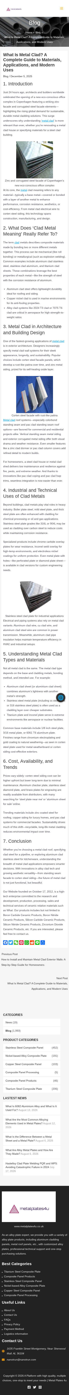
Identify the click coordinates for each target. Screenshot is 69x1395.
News (9, 1022)
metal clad (48, 120)
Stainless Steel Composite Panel (24, 1047)
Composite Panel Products (21, 1080)
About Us (9, 1310)
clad (17, 242)
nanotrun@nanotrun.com (21, 1359)
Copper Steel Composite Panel (23, 1064)
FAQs (7, 1319)
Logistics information (16, 1333)
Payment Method (14, 1329)
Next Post (37, 983)
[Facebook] (29, 1387)
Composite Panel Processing (22, 1072)
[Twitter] (34, 1387)
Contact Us (10, 1315)
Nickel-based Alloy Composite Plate (26, 1055)
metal (24, 190)
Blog (8, 1030)
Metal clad (9, 420)
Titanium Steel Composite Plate (24, 1088)
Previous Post (33, 959)
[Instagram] (40, 1387)
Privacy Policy (12, 1324)
